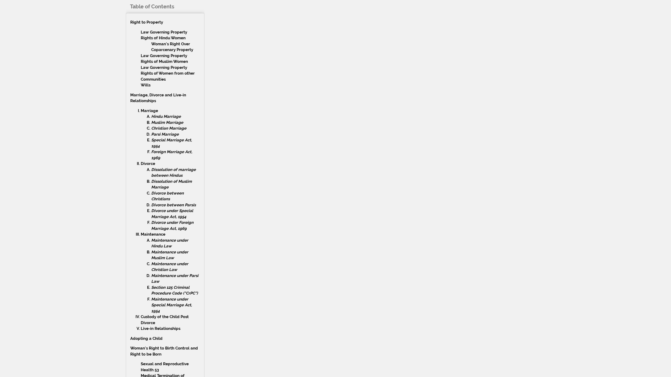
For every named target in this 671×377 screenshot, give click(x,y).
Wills (145, 85)
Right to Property (146, 22)
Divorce (148, 163)
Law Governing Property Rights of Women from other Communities (168, 73)
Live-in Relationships (160, 328)
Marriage (149, 110)
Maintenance (153, 234)
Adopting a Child (146, 338)
